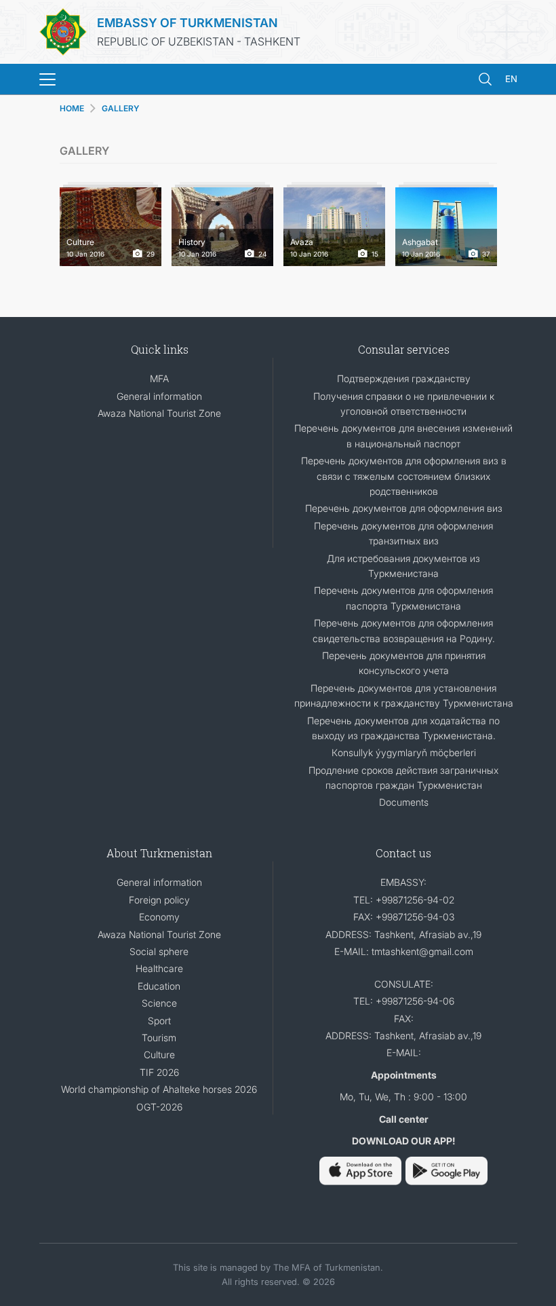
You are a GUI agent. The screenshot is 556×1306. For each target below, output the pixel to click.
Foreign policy (159, 900)
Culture (159, 1054)
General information (159, 396)
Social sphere (159, 951)
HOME (72, 108)
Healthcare (159, 968)
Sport (159, 1020)
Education (159, 986)
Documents (404, 802)
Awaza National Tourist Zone (159, 413)
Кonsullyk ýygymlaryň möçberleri (404, 752)
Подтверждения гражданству (404, 378)
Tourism (159, 1037)
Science (159, 1003)
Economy (159, 916)
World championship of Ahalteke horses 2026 (159, 1089)
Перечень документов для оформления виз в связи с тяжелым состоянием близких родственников (404, 476)
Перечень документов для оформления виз (403, 508)
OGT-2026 (159, 1107)
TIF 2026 (159, 1072)
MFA (159, 378)
